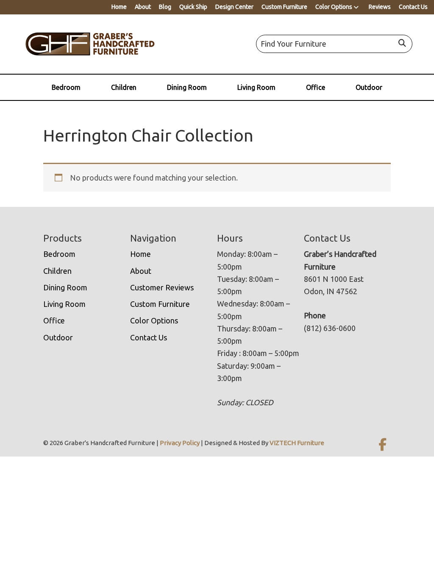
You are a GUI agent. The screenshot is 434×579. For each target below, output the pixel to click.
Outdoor (369, 87)
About (143, 6)
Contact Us (413, 6)
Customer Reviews (162, 287)
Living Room (256, 87)
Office (315, 87)
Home (119, 6)
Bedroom (66, 87)
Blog (165, 6)
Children (123, 87)
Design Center (234, 6)
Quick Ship (193, 6)
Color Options (333, 6)
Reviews (380, 6)
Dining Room (187, 87)
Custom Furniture (284, 6)
